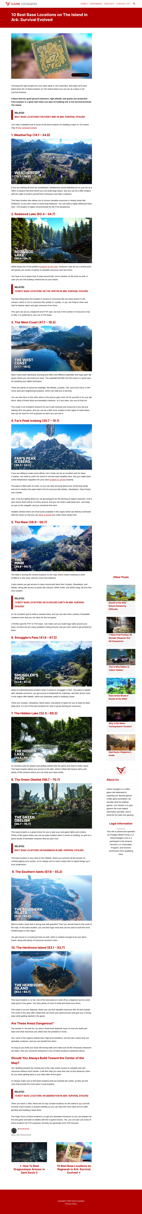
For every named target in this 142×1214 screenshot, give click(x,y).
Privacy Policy (71, 1204)
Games (13, 1135)
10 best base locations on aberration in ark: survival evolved (51, 1095)
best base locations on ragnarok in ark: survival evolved (49, 850)
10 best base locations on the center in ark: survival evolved (51, 291)
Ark (80, 1103)
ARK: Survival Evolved (23, 1135)
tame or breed (45, 515)
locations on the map (48, 267)
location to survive (58, 480)
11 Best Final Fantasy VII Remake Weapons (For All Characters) (120, 638)
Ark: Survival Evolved (27, 128)
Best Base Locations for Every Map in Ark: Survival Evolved (50, 117)
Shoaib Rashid (24, 1129)
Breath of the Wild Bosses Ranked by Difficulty (117, 606)
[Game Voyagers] (24, 4)
